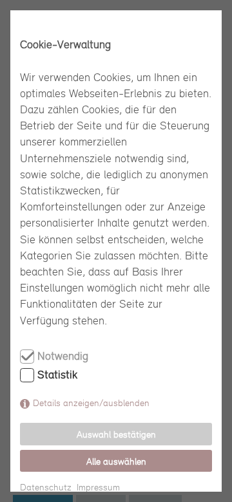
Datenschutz (46, 486)
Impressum (98, 486)
